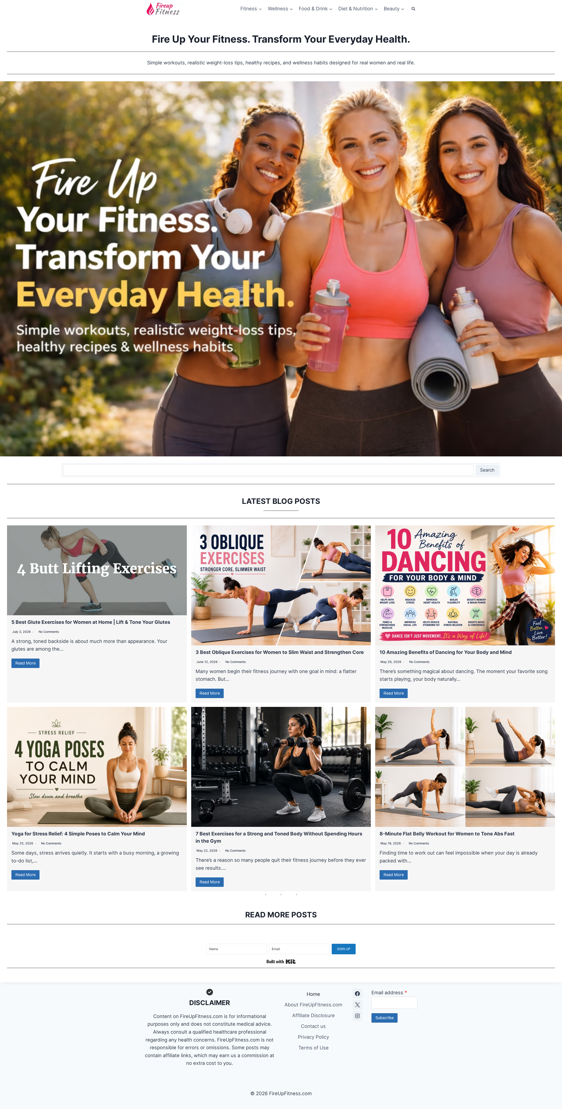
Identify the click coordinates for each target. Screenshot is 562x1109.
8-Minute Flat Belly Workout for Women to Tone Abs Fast (447, 834)
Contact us (313, 1026)
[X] (357, 1005)
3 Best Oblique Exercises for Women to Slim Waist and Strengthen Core (280, 652)
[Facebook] (357, 993)
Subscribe (384, 1017)
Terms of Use (313, 1048)
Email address (389, 992)
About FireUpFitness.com (313, 1005)
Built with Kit (281, 962)
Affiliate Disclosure (313, 1015)
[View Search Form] (413, 9)
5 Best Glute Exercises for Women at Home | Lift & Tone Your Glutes (90, 622)
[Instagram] (357, 1016)
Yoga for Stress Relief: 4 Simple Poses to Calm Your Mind (78, 834)
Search (487, 470)
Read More (25, 663)
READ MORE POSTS (281, 914)
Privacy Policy (313, 1037)
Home (313, 994)
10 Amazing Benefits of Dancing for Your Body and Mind (446, 652)
